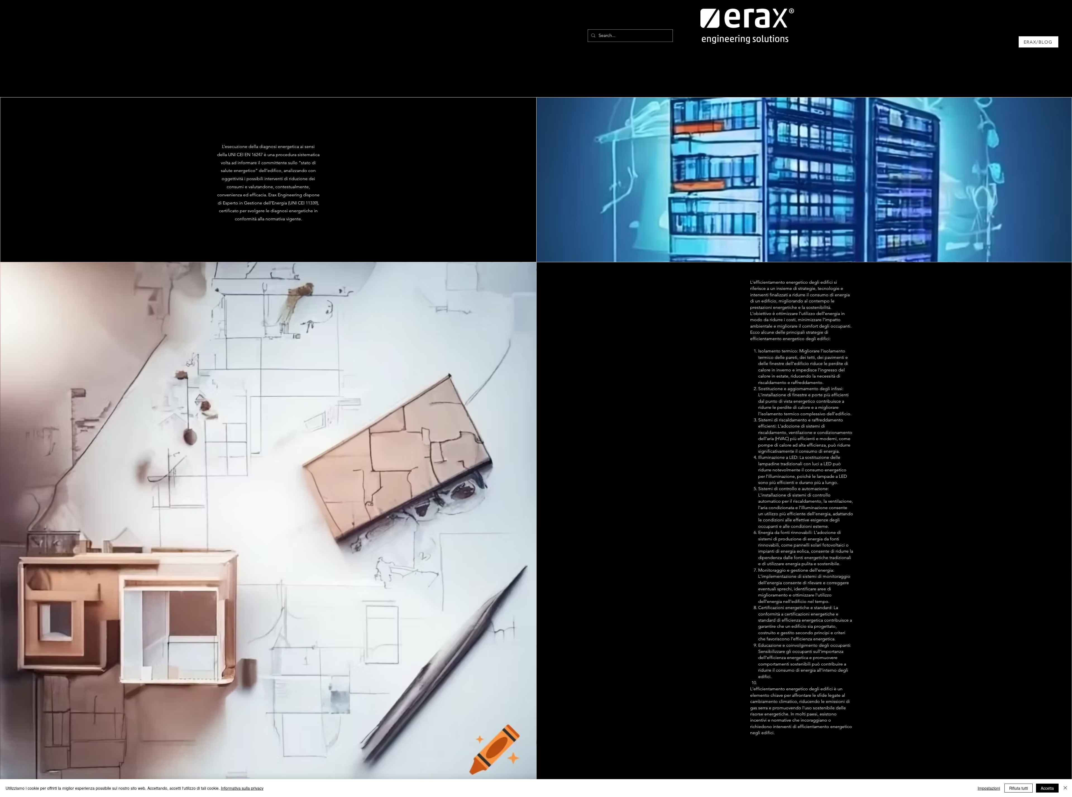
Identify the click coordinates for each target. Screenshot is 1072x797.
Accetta (1047, 788)
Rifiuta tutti (1018, 788)
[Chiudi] (1065, 788)
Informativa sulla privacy (242, 788)
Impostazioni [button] (989, 788)
